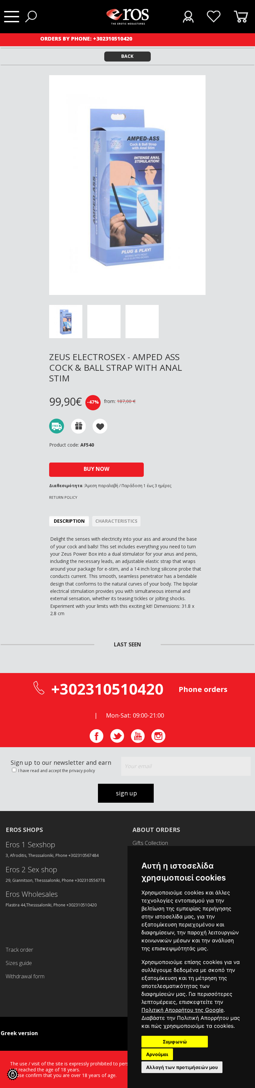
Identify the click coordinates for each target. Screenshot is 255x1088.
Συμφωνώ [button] (175, 1041)
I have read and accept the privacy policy (56, 770)
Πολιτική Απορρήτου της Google (182, 1010)
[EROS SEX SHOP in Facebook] (97, 741)
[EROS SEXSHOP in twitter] (117, 741)
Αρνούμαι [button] (157, 1054)
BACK (127, 56)
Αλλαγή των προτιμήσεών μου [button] (182, 1067)
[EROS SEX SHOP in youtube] (138, 741)
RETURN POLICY (63, 497)
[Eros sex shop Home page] (127, 23)
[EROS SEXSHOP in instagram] (158, 741)
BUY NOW (96, 469)
